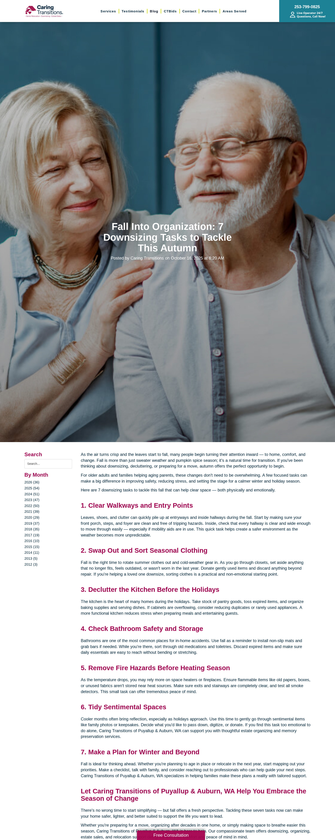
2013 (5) (31, 558)
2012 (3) (31, 564)
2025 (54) (31, 488)
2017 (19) (31, 535)
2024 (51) (31, 494)
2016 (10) (31, 541)
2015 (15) (31, 547)
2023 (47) (31, 500)
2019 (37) (31, 523)
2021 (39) (31, 511)
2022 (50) (31, 506)
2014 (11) (31, 552)
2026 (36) (31, 482)
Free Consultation (171, 835)
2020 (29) (31, 517)
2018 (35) (31, 529)
